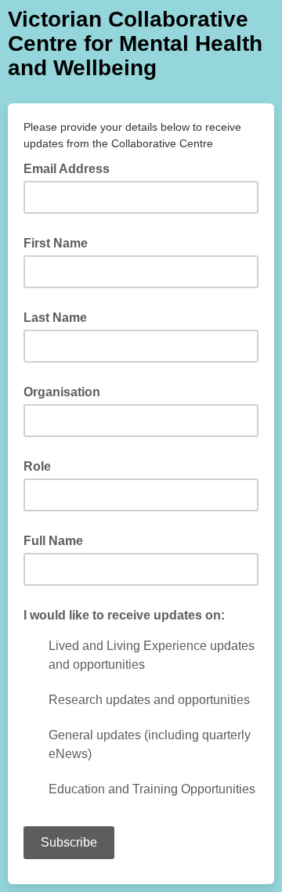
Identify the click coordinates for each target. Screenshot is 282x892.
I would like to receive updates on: (124, 615)
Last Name (55, 317)
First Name (56, 243)
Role (37, 466)
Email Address (71, 167)
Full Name (53, 540)
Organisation (62, 392)
